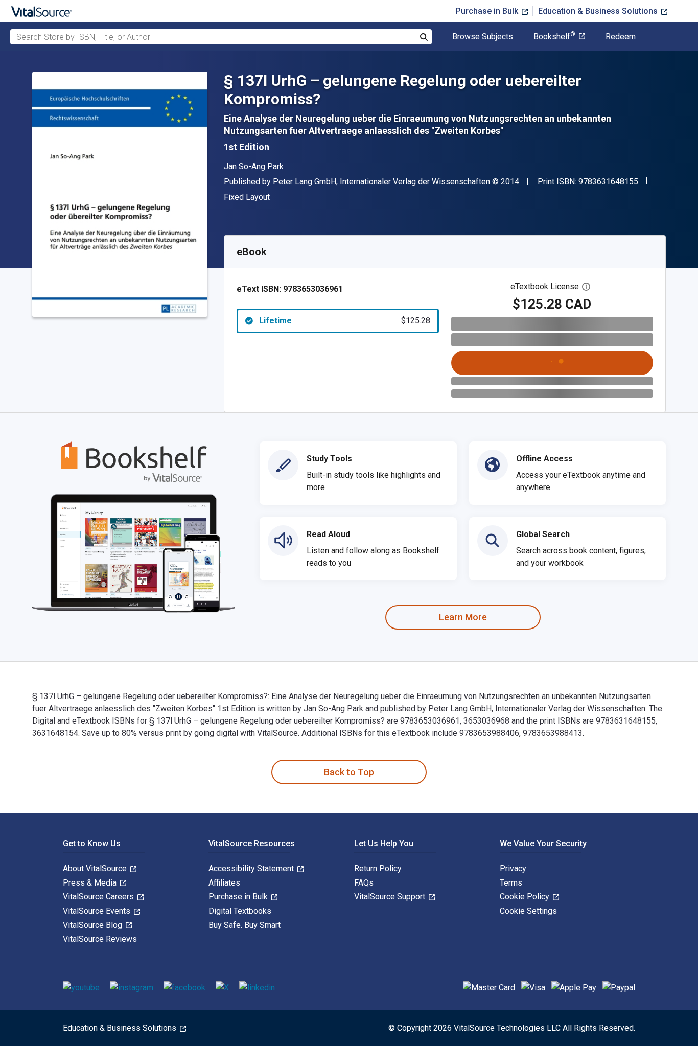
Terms (511, 883)
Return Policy (378, 868)
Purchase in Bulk (488, 11)
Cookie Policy (525, 896)
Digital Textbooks (239, 911)
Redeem (621, 37)
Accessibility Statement (252, 868)
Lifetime (344, 321)
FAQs (364, 883)
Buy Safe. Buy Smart (244, 925)
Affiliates (224, 883)
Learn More (463, 617)
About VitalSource (96, 868)
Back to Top (349, 771)
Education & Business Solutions (599, 11)
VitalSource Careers (99, 896)
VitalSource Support (390, 896)
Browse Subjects (482, 37)
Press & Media (91, 883)
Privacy (513, 868)
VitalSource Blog (93, 925)
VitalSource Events (97, 911)
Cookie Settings (528, 911)
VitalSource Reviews (100, 939)
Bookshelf (554, 37)
